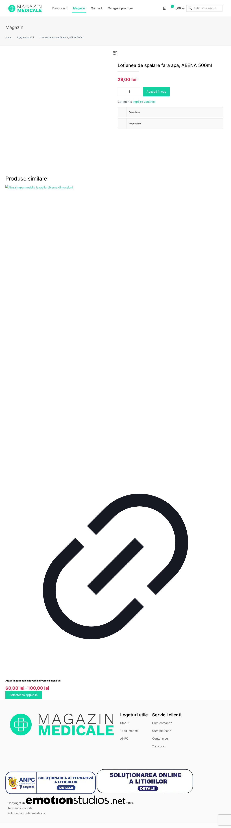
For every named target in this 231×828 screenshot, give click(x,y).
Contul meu (160, 738)
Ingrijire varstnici (25, 37)
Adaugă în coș (156, 91)
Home (8, 37)
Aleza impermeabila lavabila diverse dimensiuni (33, 680)
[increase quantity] (137, 91)
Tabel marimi (129, 731)
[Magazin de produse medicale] (25, 8)
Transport (158, 746)
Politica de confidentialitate (26, 813)
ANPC (124, 738)
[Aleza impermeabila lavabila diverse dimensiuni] (115, 187)
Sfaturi (124, 723)
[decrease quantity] (122, 91)
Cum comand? (162, 723)
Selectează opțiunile (24, 695)
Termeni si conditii (20, 808)
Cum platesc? (161, 731)
